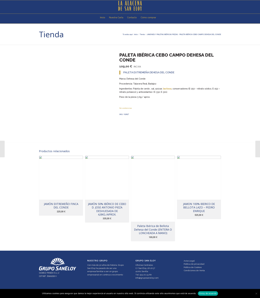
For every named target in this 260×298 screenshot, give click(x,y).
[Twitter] (40, 5)
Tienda (51, 34)
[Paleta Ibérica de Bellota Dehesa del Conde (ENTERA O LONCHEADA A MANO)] (257, 149)
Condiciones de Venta (194, 270)
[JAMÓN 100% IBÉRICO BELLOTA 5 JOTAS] (2, 149)
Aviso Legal (189, 261)
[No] (256, 293)
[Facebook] (44, 5)
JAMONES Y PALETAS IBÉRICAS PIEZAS (162, 34)
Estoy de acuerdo (208, 293)
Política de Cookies (193, 267)
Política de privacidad (194, 264)
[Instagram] (49, 5)
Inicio (136, 34)
